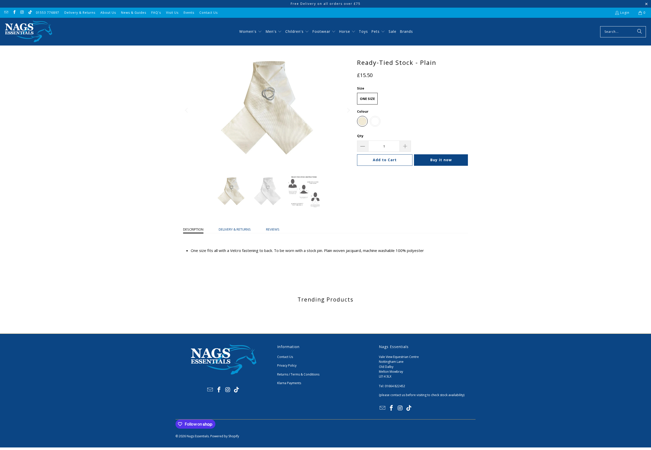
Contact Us (208, 12)
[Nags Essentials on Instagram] (22, 12)
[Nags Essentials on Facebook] (14, 12)
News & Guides (133, 12)
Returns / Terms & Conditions (298, 374)
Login (624, 12)
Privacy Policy (287, 365)
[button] (250, 31)
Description (193, 229)
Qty (360, 135)
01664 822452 (395, 386)
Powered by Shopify (224, 436)
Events (189, 12)
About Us (108, 12)
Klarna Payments (289, 383)
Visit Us (172, 12)
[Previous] (187, 110)
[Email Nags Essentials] (6, 12)
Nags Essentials (198, 436)
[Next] (348, 110)
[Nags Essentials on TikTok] (30, 12)
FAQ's (156, 12)
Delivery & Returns (79, 12)
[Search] (639, 31)
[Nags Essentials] (28, 31)
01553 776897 (47, 12)
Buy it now (441, 159)
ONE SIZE (367, 98)
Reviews (272, 229)
